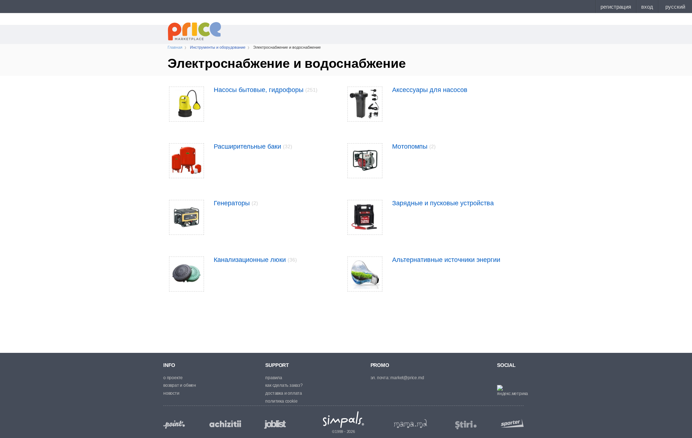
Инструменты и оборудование (217, 47)
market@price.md (407, 377)
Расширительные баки (253, 146)
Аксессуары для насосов (429, 89)
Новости (171, 393)
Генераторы (236, 203)
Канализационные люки (255, 259)
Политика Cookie (281, 401)
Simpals (343, 419)
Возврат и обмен (179, 385)
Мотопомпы (414, 146)
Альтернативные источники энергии (446, 259)
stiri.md (466, 425)
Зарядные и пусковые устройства (443, 203)
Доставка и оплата (283, 393)
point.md (174, 424)
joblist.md (275, 424)
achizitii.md (225, 424)
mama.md (410, 423)
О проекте (173, 377)
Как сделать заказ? (283, 385)
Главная (175, 47)
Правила (273, 377)
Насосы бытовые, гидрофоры (266, 89)
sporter (511, 423)
